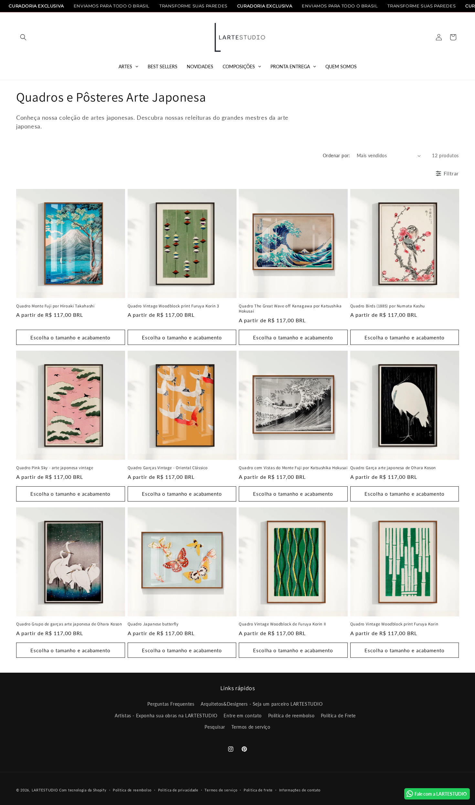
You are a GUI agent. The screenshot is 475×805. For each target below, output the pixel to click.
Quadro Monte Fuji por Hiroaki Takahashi (55, 306)
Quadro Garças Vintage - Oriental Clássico (168, 467)
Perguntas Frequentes (170, 704)
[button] (23, 37)
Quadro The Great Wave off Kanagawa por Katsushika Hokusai (290, 308)
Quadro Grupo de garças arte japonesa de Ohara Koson (69, 624)
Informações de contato (300, 790)
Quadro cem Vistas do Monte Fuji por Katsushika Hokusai (293, 467)
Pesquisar (215, 727)
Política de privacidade (178, 790)
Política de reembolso (291, 715)
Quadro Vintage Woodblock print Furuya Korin (394, 624)
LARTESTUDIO (45, 790)
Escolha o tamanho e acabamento (70, 337)
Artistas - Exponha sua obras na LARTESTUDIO (166, 715)
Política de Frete (338, 715)
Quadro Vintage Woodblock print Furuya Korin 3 (173, 306)
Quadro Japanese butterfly (153, 624)
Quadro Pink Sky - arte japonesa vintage (54, 467)
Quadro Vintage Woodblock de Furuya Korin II (282, 624)
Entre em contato (243, 715)
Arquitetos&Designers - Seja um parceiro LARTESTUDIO (262, 704)
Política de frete (258, 790)
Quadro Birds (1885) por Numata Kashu (387, 306)
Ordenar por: (336, 155)
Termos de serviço (250, 727)
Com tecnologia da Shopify (83, 790)
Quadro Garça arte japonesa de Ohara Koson (393, 467)
